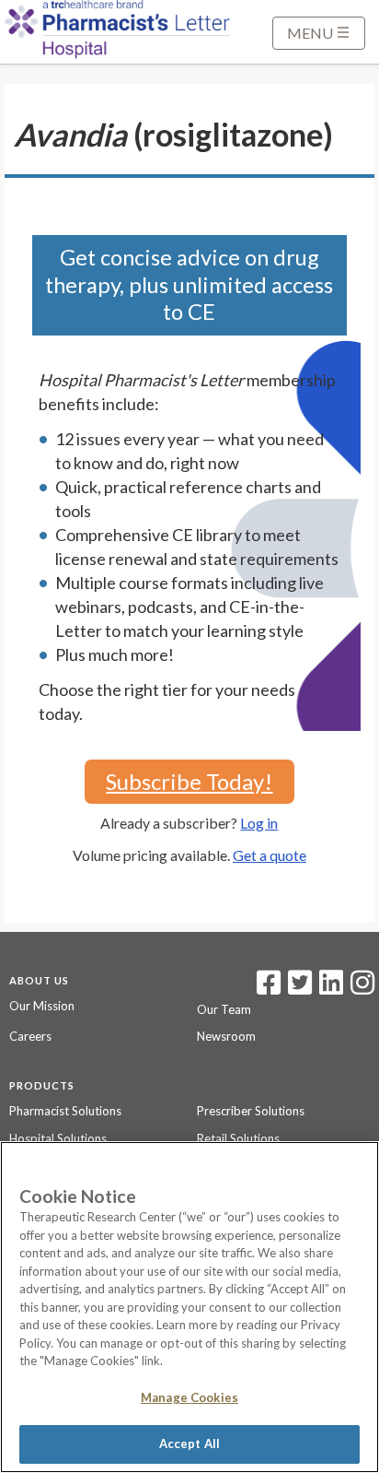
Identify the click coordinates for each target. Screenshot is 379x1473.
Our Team (224, 1009)
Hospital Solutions (58, 1138)
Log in (259, 822)
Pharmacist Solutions (65, 1110)
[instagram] (362, 988)
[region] (189, 1307)
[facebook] (269, 988)
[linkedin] (331, 988)
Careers (30, 1036)
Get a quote (269, 855)
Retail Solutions (238, 1138)
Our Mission (42, 1005)
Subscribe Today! (189, 781)
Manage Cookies (189, 1397)
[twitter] (297, 988)
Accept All (189, 1443)
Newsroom (226, 1036)
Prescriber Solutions (250, 1110)
